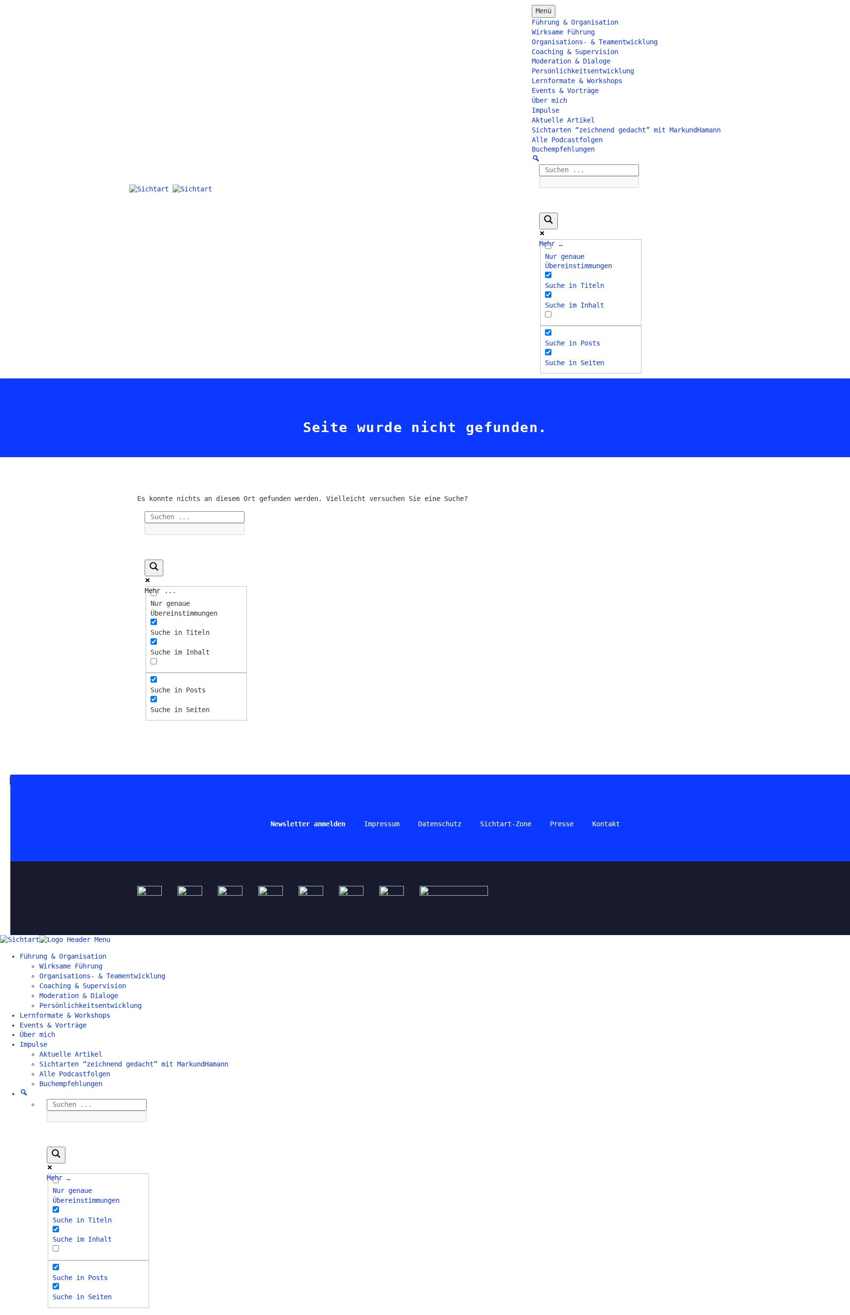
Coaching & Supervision (575, 52)
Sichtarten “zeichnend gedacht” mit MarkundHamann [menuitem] (133, 1064)
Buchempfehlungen (563, 149)
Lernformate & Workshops (577, 81)
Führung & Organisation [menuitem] (63, 956)
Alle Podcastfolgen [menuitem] (74, 1074)
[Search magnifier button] (548, 221)
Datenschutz (439, 824)
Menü (543, 11)
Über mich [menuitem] (37, 1034)
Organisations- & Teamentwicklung (595, 42)
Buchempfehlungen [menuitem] (70, 1084)
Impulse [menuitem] (33, 1044)
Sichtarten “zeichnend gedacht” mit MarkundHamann (626, 130)
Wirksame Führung (563, 32)
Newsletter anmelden (308, 824)
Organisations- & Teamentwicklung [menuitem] (102, 976)
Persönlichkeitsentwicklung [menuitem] (90, 1005)
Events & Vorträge (565, 90)
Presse (562, 824)
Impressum (381, 824)
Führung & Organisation (575, 22)
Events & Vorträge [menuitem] (53, 1025)
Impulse (545, 110)
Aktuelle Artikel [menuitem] (70, 1054)
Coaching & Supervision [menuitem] (82, 986)
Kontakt (606, 824)
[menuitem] (24, 1093)
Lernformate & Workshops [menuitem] (65, 1015)
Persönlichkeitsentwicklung (583, 71)
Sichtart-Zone (505, 824)
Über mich (549, 100)
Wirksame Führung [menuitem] (70, 966)
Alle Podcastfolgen (567, 140)
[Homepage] (170, 189)
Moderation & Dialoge (571, 61)
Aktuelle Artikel (563, 120)
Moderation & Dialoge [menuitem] (78, 996)
